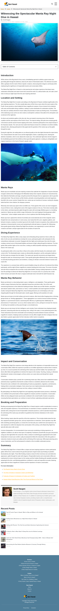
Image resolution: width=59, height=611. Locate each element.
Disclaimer (33, 607)
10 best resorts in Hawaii (29, 561)
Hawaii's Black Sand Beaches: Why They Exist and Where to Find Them (23, 479)
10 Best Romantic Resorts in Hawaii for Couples (29, 565)
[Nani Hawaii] (10, 4)
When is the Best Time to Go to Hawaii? (29, 575)
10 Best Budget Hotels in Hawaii (29, 567)
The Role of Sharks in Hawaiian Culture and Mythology (18, 472)
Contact (29, 591)
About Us (29, 589)
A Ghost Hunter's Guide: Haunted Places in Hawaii (29, 581)
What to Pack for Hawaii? (29, 577)
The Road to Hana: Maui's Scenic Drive (14, 469)
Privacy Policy (26, 607)
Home (29, 587)
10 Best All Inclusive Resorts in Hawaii (29, 563)
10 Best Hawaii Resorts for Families (29, 569)
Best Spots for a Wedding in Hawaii (29, 579)
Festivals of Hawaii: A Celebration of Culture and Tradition (19, 476)
